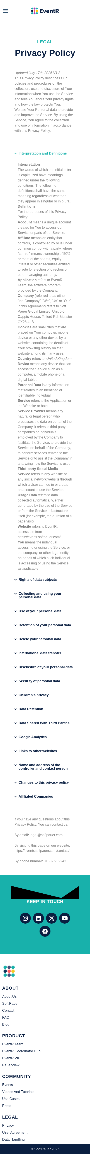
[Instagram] (25, 918)
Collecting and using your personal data (40, 595)
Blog (5, 1024)
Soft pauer (10, 1003)
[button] (45, 153)
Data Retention (31, 709)
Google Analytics (33, 737)
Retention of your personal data (45, 625)
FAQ (5, 1017)
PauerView (10, 1065)
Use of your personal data (40, 611)
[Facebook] (45, 931)
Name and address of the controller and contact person (43, 766)
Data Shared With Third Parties (44, 723)
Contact (8, 1010)
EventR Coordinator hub (21, 1051)
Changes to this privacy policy (44, 782)
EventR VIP (11, 1058)
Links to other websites (38, 751)
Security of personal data (39, 681)
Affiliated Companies (36, 796)
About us (9, 996)
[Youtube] (64, 918)
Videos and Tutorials (18, 1092)
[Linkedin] (38, 918)
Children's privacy (34, 695)
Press (6, 1106)
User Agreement (14, 1132)
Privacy (8, 1125)
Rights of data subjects (38, 579)
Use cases (10, 1099)
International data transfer (40, 653)
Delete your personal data (40, 639)
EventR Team (12, 1044)
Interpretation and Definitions (43, 153)
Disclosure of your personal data (46, 667)
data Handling (13, 1139)
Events (7, 1085)
